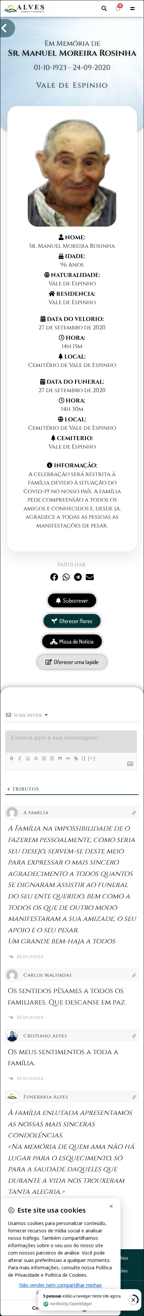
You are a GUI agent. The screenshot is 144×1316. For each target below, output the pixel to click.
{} (83, 758)
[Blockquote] (60, 758)
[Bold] (11, 758)
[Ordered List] (44, 758)
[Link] (76, 758)
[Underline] (27, 758)
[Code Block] (68, 758)
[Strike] (35, 758)
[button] (104, 8)
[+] (91, 758)
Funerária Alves (45, 1097)
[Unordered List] (52, 758)
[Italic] (19, 758)
